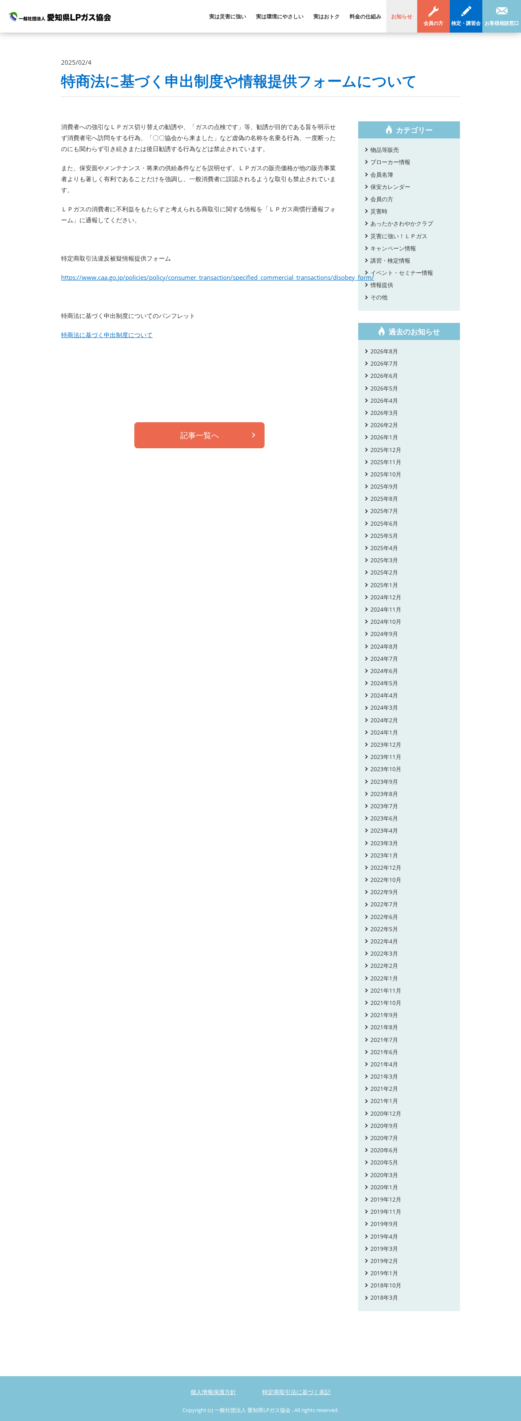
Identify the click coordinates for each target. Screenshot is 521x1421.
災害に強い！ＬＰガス (398, 236)
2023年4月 (384, 830)
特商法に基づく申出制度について (107, 335)
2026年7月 (384, 363)
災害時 (378, 211)
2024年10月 (385, 621)
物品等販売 (384, 150)
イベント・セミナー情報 (401, 272)
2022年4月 (384, 941)
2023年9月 (384, 781)
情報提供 (381, 285)
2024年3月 (384, 707)
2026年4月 (384, 400)
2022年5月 (384, 929)
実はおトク (326, 16)
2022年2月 (384, 965)
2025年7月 (384, 511)
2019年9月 (384, 1224)
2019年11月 (385, 1211)
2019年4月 (384, 1236)
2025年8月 (384, 498)
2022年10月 (385, 880)
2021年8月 (384, 1027)
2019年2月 (384, 1261)
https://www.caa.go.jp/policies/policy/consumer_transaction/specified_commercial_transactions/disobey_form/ (217, 277)
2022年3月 (384, 953)
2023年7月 (384, 806)
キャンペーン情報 (393, 248)
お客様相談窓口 (502, 23)
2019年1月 (384, 1273)
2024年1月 (384, 732)
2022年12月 (385, 867)
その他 (378, 297)
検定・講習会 (466, 23)
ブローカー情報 (390, 162)
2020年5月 (384, 1162)
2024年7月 (384, 658)
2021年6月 (384, 1052)
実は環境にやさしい (280, 16)
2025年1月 (384, 585)
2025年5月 (384, 535)
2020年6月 (384, 1150)
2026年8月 (384, 351)
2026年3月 (384, 413)
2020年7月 (384, 1138)
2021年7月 (384, 1040)
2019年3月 (384, 1248)
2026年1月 (384, 437)
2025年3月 (384, 560)
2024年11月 (385, 609)
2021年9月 (384, 1015)
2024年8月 (384, 646)
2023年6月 (384, 818)
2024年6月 (384, 671)
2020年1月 (384, 1187)
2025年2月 (384, 572)
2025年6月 (384, 523)
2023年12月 (385, 744)
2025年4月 (384, 548)
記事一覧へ (199, 435)
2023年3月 (384, 843)
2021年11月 (385, 990)
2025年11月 (385, 462)
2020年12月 (385, 1113)
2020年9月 (384, 1125)
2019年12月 (385, 1199)
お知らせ (401, 16)
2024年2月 (384, 720)
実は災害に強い (227, 16)
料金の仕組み (365, 16)
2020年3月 (384, 1175)
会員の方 (433, 23)
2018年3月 (384, 1297)
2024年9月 (384, 634)
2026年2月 (384, 425)
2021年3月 (384, 1076)
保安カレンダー (390, 187)
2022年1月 (384, 978)
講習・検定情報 (390, 260)
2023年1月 (384, 855)
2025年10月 (385, 474)
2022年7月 (384, 904)
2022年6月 (384, 917)
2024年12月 (385, 597)
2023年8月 (384, 794)
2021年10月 (385, 1003)
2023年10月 (385, 769)
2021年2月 (384, 1088)
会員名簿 (381, 174)
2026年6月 (384, 375)
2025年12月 (385, 450)
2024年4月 (384, 695)
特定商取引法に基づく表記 (296, 1392)
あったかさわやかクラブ (401, 223)
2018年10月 (385, 1285)
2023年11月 (385, 757)
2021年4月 (384, 1064)
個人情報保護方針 (213, 1392)
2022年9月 (384, 892)
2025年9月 (384, 486)
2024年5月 (384, 683)
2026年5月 (384, 388)
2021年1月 (384, 1101)
